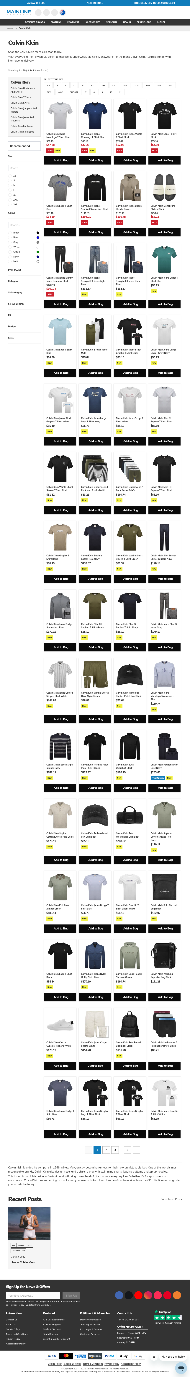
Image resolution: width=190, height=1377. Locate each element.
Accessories (93, 22)
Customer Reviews (89, 1334)
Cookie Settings (72, 1363)
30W (125, 85)
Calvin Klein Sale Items (22, 131)
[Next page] (136, 1150)
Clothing (56, 22)
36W (170, 85)
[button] (62, 12)
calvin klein (25, 28)
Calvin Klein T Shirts (21, 97)
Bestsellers (144, 22)
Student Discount (52, 1329)
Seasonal (111, 22)
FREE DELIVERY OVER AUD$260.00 (154, 3)
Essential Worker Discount (56, 1338)
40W (60, 92)
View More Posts (171, 1199)
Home (10, 28)
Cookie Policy (13, 1329)
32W (136, 85)
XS (48, 85)
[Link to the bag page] (46, 12)
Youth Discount (50, 1334)
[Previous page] (88, 1150)
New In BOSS (95, 3)
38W (49, 92)
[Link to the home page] (19, 13)
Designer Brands (35, 22)
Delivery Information (90, 1319)
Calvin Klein (18, 1250)
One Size (74, 92)
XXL (93, 85)
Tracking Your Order (90, 1324)
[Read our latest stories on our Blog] (177, 1295)
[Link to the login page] (38, 12)
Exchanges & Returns (91, 1329)
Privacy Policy (17, 1304)
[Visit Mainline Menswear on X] (129, 1295)
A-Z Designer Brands (54, 1319)
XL (83, 85)
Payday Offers (35, 3)
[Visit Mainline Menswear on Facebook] (119, 1295)
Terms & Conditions (93, 1363)
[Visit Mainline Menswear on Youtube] (138, 1295)
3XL (103, 85)
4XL (114, 85)
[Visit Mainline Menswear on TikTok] (158, 1295)
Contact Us (11, 1319)
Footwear (73, 22)
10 (111, 92)
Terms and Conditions (17, 1334)
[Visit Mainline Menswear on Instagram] (148, 1295)
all (13, 1245)
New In (127, 22)
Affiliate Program (52, 1324)
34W (159, 85)
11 (120, 92)
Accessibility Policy (15, 1343)
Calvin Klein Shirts (20, 102)
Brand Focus (25, 1245)
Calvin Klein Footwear (22, 126)
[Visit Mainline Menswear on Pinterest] (167, 1295)
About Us (11, 1324)
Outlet (161, 22)
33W (148, 85)
